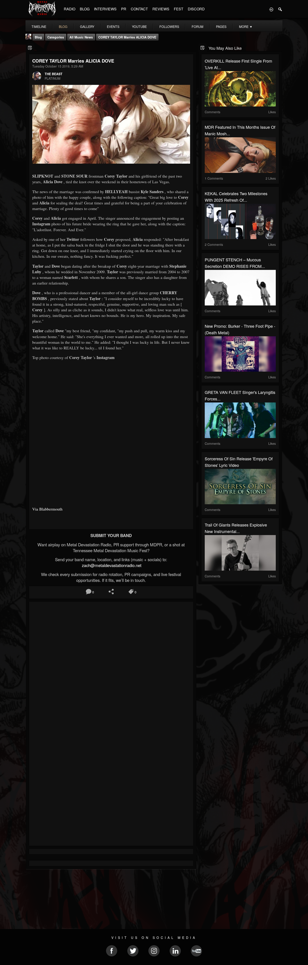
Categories (55, 37)
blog (63, 26)
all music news (81, 37)
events (113, 26)
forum (197, 26)
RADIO (69, 8)
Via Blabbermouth (47, 509)
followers (169, 26)
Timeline (39, 26)
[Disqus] (111, 665)
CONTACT (139, 8)
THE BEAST (53, 74)
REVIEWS (160, 8)
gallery (87, 26)
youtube (139, 26)
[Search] (280, 9)
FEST (178, 8)
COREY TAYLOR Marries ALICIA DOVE (127, 37)
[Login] (271, 9)
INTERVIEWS (105, 8)
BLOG (85, 8)
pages (221, 26)
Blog (38, 37)
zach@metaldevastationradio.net (111, 565)
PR (123, 8)
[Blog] (30, 47)
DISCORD (196, 8)
